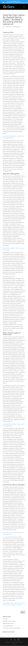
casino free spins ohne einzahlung (11, 628)
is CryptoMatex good (8, 625)
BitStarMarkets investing (9, 621)
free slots (5, 619)
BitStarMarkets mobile (8, 623)
